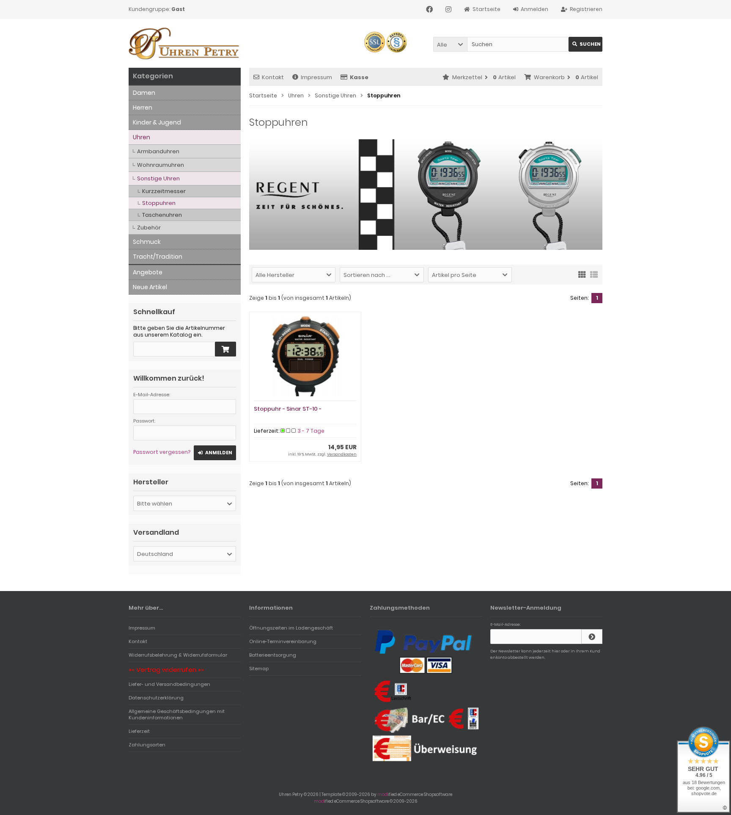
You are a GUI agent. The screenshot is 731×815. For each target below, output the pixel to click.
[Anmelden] (592, 637)
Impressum (316, 77)
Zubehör (149, 228)
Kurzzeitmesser (164, 191)
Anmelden (215, 453)
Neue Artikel (150, 287)
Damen (144, 92)
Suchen (585, 44)
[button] (450, 44)
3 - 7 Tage (311, 430)
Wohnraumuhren (160, 165)
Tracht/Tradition (157, 256)
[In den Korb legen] (225, 349)
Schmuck (147, 242)
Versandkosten (342, 454)
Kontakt (273, 77)
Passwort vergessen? (161, 452)
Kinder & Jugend (157, 122)
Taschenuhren (162, 215)
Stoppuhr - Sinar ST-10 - (288, 409)
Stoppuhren (159, 203)
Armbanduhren (158, 151)
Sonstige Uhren (158, 178)
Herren (142, 107)
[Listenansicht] (594, 274)
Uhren (141, 137)
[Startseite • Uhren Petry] (185, 43)
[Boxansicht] (582, 274)
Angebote (147, 272)
